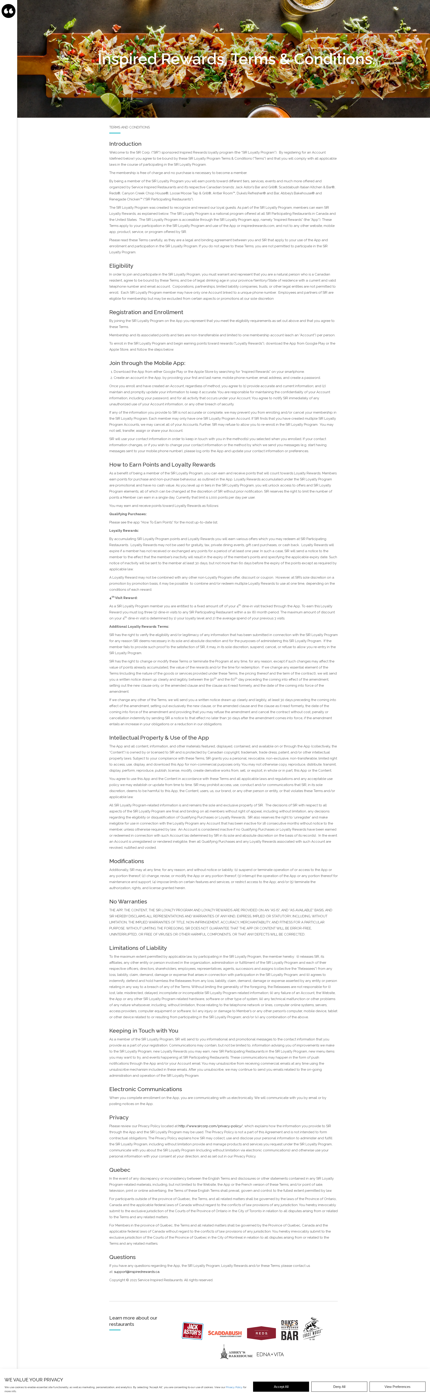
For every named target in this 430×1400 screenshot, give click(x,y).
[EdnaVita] (270, 1363)
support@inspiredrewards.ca (136, 1272)
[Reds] (263, 1339)
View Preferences (398, 1387)
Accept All (281, 1387)
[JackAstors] (194, 1339)
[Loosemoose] (314, 1339)
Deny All (339, 1387)
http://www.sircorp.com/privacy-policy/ (210, 1126)
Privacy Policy (234, 1387)
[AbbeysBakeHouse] (236, 1363)
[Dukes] (291, 1339)
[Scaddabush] (227, 1339)
